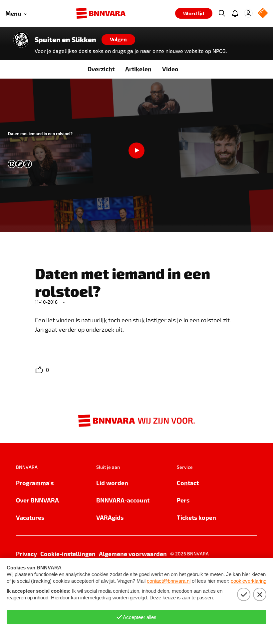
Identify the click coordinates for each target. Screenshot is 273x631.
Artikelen (138, 68)
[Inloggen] (248, 13)
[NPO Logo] (263, 13)
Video (170, 68)
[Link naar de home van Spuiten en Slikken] (21, 40)
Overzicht (101, 68)
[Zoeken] (222, 13)
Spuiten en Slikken (65, 40)
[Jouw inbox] (235, 13)
